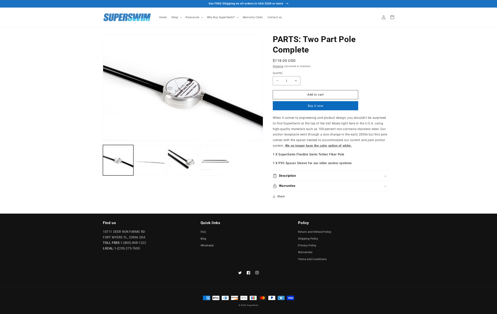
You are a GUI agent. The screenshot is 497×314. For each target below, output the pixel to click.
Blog (203, 238)
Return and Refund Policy (314, 231)
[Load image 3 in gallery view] (183, 160)
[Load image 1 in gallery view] (118, 160)
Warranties (305, 252)
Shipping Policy (308, 238)
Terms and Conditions (312, 259)
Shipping (278, 66)
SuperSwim (252, 305)
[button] (176, 17)
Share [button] (281, 196)
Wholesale (207, 245)
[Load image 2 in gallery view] (150, 160)
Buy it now (315, 106)
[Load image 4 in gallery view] (215, 160)
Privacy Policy (307, 245)
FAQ (203, 231)
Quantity (277, 73)
